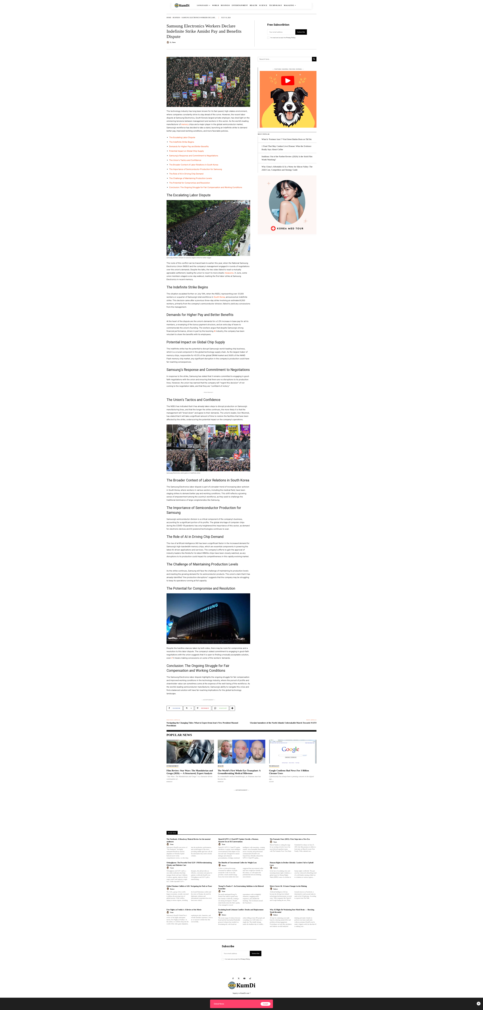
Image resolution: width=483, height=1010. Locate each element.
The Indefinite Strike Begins (181, 142)
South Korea (219, 297)
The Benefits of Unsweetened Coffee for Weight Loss (237, 863)
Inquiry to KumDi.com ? (241, 993)
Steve (174, 42)
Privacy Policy (290, 37)
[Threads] (250, 978)
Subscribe (301, 32)
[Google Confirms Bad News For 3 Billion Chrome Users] (292, 752)
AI (215, 331)
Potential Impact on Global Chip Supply (186, 151)
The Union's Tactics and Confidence (185, 160)
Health (221, 766)
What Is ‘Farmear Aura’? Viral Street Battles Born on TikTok (287, 139)
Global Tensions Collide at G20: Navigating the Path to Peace (189, 886)
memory (185, 124)
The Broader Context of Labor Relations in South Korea (193, 164)
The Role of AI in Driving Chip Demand (186, 174)
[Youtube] (244, 978)
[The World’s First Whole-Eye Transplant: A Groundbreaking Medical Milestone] (241, 752)
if (172, 658)
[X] (238, 978)
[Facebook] (233, 978)
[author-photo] (168, 844)
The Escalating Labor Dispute (182, 137)
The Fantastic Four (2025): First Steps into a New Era (290, 839)
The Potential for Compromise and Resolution (189, 183)
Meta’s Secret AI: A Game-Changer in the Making (288, 886)
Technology (274, 766)
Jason (271, 781)
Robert (169, 781)
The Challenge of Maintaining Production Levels (190, 178)
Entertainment (172, 766)
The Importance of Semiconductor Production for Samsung (195, 169)
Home (169, 17)
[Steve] (168, 42)
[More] (232, 708)
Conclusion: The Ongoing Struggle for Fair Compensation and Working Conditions (205, 187)
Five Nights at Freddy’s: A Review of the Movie (184, 910)
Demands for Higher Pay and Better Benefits (189, 146)
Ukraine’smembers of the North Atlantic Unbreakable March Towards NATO (283, 723)
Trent (171, 844)
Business (176, 17)
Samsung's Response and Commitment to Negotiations (193, 155)
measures (229, 273)
